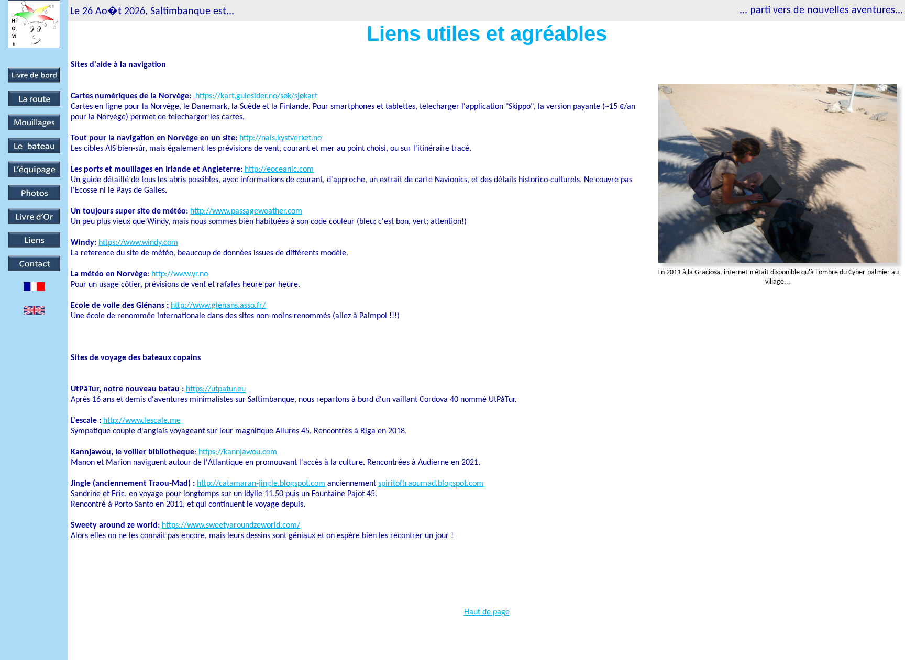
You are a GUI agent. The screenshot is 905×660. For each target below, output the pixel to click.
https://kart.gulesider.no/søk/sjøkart (256, 96)
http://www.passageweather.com (246, 211)
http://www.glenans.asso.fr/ (218, 305)
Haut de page (487, 612)
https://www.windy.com (138, 243)
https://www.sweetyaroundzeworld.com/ (231, 525)
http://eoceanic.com (279, 169)
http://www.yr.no (179, 274)
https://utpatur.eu (216, 389)
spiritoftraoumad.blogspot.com (430, 483)
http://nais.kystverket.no (280, 138)
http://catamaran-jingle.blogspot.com (261, 483)
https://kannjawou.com (237, 452)
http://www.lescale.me (142, 421)
